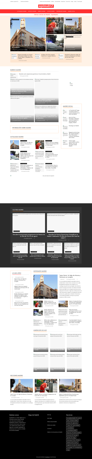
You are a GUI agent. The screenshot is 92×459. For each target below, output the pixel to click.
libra (78, 440)
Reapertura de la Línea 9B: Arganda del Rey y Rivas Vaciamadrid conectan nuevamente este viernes (74, 135)
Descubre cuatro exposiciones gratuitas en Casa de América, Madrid (34, 74)
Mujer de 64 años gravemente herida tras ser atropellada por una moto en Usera (51, 155)
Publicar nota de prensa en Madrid (54, 432)
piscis (76, 442)
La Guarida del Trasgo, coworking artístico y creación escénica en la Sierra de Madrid (74, 112)
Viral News (47, 457)
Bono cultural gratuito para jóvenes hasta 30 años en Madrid (37, 255)
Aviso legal (49, 418)
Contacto (49, 428)
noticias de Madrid (15, 430)
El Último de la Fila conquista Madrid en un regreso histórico (48, 55)
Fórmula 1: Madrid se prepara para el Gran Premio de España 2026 (45, 100)
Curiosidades (57, 1)
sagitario (69, 445)
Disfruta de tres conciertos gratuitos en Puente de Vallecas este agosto (21, 117)
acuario (79, 418)
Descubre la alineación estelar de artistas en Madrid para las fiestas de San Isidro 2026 (72, 56)
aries (68, 420)
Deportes (63, 1)
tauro (79, 445)
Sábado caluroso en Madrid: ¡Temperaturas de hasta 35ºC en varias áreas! (52, 144)
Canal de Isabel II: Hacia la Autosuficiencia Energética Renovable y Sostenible (51, 167)
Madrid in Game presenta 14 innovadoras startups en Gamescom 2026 (22, 90)
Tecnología (79, 1)
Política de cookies (51, 425)
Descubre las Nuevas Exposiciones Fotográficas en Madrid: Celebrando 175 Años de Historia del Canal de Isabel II (63, 236)
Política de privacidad (52, 421)
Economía (68, 1)
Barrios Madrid (41, 11)
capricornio (74, 423)
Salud (75, 1)
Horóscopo (69, 440)
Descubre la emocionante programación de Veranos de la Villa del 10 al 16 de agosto (29, 235)
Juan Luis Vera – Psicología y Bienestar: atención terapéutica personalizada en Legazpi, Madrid (74, 120)
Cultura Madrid (51, 11)
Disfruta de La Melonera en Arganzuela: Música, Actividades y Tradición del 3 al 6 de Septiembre (46, 116)
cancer (68, 423)
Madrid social (71, 11)
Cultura (52, 1)
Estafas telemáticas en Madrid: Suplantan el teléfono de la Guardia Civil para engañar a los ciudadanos (26, 155)
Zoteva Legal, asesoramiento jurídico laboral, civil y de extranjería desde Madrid (74, 143)
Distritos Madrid (32, 11)
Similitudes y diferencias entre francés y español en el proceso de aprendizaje (54, 256)
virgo (68, 449)
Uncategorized (77, 447)
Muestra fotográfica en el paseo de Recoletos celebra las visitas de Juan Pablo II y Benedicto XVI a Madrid (25, 56)
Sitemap (49, 414)
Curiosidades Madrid (61, 11)
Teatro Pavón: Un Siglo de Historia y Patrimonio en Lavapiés (26, 144)
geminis (69, 437)
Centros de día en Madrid (45, 1)
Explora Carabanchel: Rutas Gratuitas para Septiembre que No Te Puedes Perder (75, 302)
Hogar (72, 1)
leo (75, 440)
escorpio (76, 435)
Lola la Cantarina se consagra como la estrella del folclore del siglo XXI (20, 256)
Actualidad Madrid (21, 11)
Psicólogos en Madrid (74, 125)
